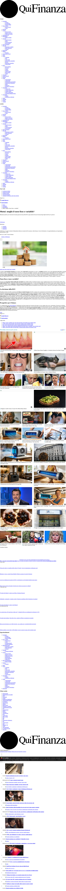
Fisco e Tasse (5, 25)
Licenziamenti (5, 709)
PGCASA (31, 758)
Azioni (6, 69)
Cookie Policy (16, 759)
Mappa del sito (15, 751)
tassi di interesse (12, 305)
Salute (4, 98)
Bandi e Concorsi (8, 32)
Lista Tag (4, 729)
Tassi (1, 312)
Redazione (5, 688)
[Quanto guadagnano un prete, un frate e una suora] (34, 768)
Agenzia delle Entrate (7, 700)
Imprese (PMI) (8, 24)
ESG (6, 58)
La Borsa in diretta (6, 191)
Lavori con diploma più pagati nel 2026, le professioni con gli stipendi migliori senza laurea (18, 580)
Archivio (24, 751)
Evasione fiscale (8, 643)
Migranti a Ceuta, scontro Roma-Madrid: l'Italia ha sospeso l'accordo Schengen (16, 574)
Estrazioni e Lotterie (9, 46)
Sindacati (4, 712)
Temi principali (6, 727)
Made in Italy (5, 705)
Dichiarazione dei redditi (8, 694)
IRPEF (4, 711)
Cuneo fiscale (5, 722)
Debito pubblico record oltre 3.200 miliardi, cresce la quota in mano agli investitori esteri (18, 629)
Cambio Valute (8, 91)
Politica (4, 51)
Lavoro (4, 30)
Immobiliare (5, 36)
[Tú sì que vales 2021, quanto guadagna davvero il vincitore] (34, 877)
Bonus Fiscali (8, 27)
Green (4, 56)
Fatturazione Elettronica (10, 83)
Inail (3, 723)
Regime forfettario (9, 644)
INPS (4, 695)
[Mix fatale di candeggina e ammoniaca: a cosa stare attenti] (34, 841)
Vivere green (7, 64)
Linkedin (4, 226)
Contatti (4, 101)
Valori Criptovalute (9, 92)
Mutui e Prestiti (8, 37)
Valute (6, 73)
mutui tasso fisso (3, 269)
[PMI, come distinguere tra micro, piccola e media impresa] (34, 832)
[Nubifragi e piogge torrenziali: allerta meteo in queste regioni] (34, 881)
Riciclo (6, 62)
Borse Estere (7, 72)
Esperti (4, 100)
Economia (5, 21)
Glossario (4, 74)
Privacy (12, 759)
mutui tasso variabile (11, 269)
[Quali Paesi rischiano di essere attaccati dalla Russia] (34, 864)
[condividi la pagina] (1, 239)
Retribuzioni (7, 657)
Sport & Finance (6, 44)
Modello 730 (5, 725)
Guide (4, 78)
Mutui (6, 84)
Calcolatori (5, 87)
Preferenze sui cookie (23, 759)
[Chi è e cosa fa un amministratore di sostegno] (34, 859)
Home (4, 204)
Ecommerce (5, 701)
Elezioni (7, 52)
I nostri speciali (6, 76)
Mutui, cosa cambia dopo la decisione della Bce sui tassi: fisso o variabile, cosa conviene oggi (22, 326)
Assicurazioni (8, 79)
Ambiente (7, 57)
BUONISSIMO (58, 758)
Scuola (4, 698)
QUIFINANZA (53, 758)
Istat (3, 718)
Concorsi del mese (6, 194)
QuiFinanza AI (6, 35)
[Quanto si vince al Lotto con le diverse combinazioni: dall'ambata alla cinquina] (34, 809)
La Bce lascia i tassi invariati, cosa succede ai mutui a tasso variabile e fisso (18, 323)
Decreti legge (5, 693)
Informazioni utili (6, 645)
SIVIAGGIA (49, 758)
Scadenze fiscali (6, 193)
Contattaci (10, 751)
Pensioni (4, 29)
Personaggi (5, 50)
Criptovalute (7, 80)
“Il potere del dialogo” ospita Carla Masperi (9, 605)
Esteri (4, 55)
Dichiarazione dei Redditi (10, 81)
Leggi (6, 28)
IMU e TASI (5, 716)
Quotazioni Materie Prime (10, 93)
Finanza (6, 22)
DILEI (45, 758)
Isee (3, 721)
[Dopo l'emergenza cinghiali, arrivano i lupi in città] (34, 782)
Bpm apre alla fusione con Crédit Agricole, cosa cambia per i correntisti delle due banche (18, 624)
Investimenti (7, 23)
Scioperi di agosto (6, 192)
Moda (6, 41)
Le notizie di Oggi (6, 728)
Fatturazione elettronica (7, 720)
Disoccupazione (8, 658)
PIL (3, 719)
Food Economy (8, 39)
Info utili (4, 45)
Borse (4, 65)
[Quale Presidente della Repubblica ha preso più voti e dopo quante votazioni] (34, 805)
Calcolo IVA (7, 88)
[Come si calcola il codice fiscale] (34, 778)
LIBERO (10, 758)
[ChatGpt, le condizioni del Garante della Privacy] (34, 850)
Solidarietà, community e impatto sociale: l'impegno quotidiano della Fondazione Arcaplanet (18, 599)
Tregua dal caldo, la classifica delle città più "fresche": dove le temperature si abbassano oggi (19, 568)
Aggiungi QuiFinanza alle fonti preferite (11, 195)
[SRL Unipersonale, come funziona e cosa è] (34, 814)
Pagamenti (5, 697)
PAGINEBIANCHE (36, 758)
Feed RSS (20, 751)
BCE (4, 714)
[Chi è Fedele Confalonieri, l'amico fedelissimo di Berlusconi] (34, 786)
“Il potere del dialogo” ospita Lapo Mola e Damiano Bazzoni (12, 593)
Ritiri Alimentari (8, 48)
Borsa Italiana (8, 66)
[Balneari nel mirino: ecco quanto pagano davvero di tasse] (34, 872)
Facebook (5, 227)
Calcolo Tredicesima (9, 90)
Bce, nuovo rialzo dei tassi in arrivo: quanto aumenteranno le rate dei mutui (18, 325)
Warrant (6, 70)
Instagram (5, 228)
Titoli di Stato (8, 71)
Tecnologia (5, 94)
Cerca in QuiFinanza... (5, 750)
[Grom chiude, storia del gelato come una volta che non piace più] (34, 796)
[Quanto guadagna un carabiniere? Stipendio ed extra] (34, 836)
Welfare (4, 704)
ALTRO (2, 104)
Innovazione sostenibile (10, 60)
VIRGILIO (13, 758)
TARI (4, 726)
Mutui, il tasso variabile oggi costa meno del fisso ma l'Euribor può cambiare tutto (19, 322)
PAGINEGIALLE (18, 758)
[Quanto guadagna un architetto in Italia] (34, 886)
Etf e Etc (7, 67)
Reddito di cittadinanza (7, 699)
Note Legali (9, 759)
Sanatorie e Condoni (7, 706)
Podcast (4, 77)
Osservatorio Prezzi (7, 53)
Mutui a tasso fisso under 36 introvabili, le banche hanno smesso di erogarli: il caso (19, 327)
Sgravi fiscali (5, 702)
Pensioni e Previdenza (9, 86)
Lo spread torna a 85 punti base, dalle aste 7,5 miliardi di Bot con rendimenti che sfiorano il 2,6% (19, 612)
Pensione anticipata (9, 651)
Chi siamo (4, 759)
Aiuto (28, 759)
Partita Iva (7, 85)
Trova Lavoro (8, 31)
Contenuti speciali (3, 751)
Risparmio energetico (9, 63)
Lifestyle (4, 38)
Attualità (4, 99)
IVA (3, 708)
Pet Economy (8, 43)
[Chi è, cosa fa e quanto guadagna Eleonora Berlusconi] (34, 823)
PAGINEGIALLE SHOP (25, 758)
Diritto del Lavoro (9, 34)
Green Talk (7, 59)
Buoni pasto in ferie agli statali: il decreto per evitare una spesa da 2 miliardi (15, 585)
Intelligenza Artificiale (9, 97)
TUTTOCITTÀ (42, 758)
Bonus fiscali (7, 640)
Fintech (6, 95)
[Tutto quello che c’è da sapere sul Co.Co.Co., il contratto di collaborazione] (34, 868)
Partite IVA (7, 659)
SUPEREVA (63, 758)
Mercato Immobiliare (7, 660)
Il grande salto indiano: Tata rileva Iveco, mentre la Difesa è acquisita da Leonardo (16, 618)
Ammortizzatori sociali (7, 707)
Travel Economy (8, 42)
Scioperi (7, 49)
